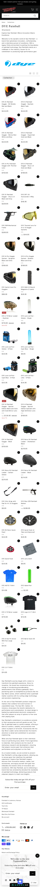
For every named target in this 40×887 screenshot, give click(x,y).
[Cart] (32, 10)
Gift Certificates (7, 803)
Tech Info (5, 806)
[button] (8, 77)
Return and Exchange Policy (11, 852)
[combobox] (20, 15)
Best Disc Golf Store (8, 814)
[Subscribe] (32, 873)
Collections (10, 22)
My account (5, 817)
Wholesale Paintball (8, 811)
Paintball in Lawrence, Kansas (11, 800)
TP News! (5, 808)
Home (3, 22)
